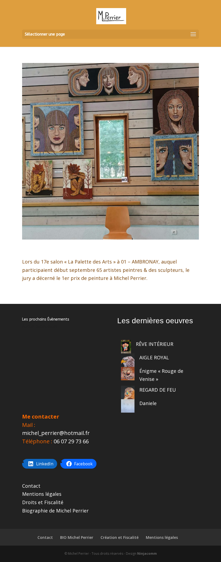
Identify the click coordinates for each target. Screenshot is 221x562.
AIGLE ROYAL (154, 357)
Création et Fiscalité (120, 537)
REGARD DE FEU (157, 390)
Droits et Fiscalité (42, 502)
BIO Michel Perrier (76, 537)
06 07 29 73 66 (71, 441)
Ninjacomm (147, 553)
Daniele (148, 403)
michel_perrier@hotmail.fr (56, 433)
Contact (31, 486)
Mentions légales (41, 494)
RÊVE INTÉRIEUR (154, 344)
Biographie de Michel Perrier (55, 510)
